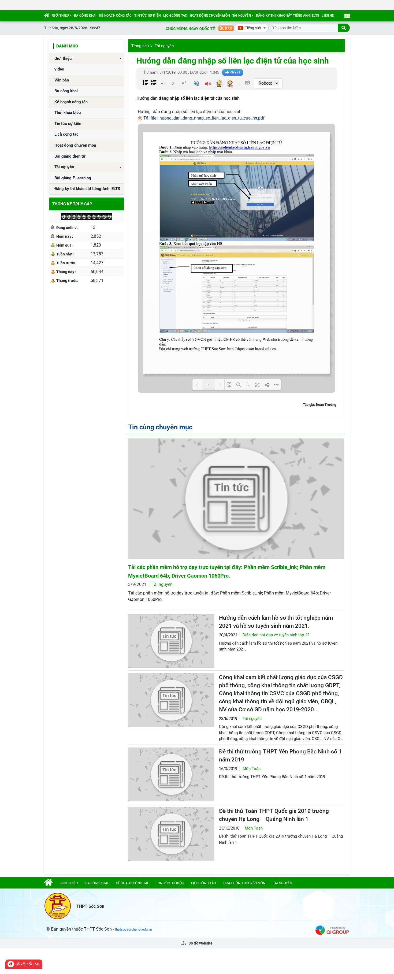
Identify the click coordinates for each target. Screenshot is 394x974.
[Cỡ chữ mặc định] (173, 83)
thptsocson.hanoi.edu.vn (133, 929)
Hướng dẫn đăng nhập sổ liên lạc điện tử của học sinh (232, 60)
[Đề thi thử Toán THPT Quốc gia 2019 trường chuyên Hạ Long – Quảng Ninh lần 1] (171, 834)
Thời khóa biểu (67, 112)
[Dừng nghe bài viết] (208, 84)
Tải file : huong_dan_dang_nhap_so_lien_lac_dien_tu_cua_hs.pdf (203, 118)
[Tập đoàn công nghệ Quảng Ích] (332, 929)
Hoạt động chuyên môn (210, 15)
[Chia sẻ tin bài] (232, 72)
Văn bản (61, 80)
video (59, 69)
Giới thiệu (60, 15)
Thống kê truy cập (72, 204)
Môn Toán (252, 768)
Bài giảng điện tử (69, 156)
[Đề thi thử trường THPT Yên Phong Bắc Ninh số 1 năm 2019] (171, 774)
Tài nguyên (241, 15)
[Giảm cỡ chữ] (162, 83)
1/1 (208, 385)
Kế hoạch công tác (115, 15)
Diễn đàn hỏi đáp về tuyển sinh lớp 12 (276, 635)
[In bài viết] (247, 82)
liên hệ (328, 15)
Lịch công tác (175, 15)
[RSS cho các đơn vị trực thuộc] (226, 28)
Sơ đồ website (200, 943)
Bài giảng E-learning (72, 178)
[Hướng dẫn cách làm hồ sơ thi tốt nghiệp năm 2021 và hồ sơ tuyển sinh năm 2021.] (171, 641)
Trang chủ (140, 45)
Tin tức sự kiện (147, 15)
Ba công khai (85, 15)
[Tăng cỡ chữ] (184, 83)
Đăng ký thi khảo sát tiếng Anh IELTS (287, 15)
